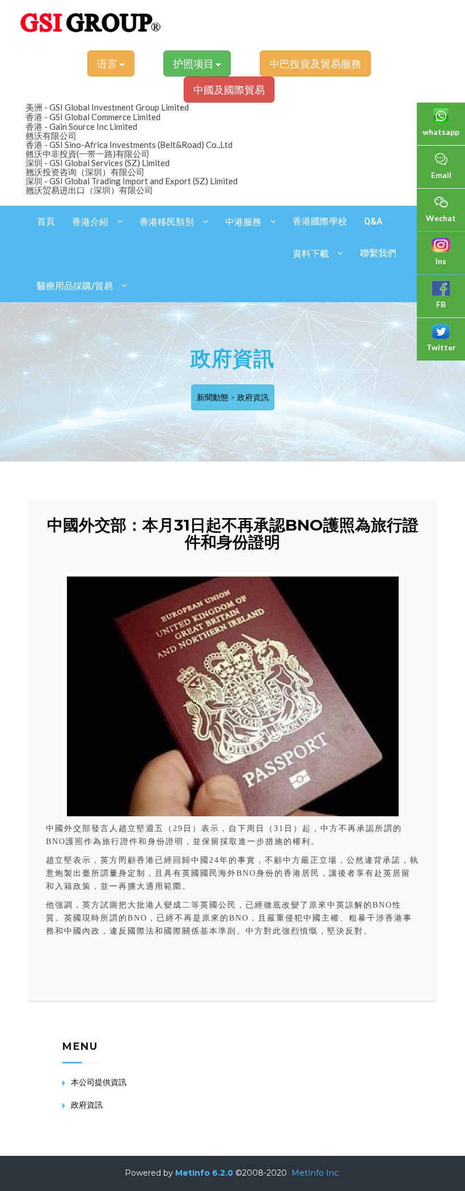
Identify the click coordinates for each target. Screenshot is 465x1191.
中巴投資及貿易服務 (315, 63)
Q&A (373, 221)
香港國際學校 (320, 221)
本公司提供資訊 (98, 1082)
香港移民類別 (167, 222)
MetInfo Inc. (315, 1173)
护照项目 (194, 63)
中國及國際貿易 (229, 89)
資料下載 (311, 253)
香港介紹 (90, 222)
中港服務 (243, 222)
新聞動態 (213, 397)
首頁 (46, 221)
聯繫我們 (378, 253)
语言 (108, 63)
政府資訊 (253, 397)
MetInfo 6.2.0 (204, 1173)
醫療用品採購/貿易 (75, 286)
